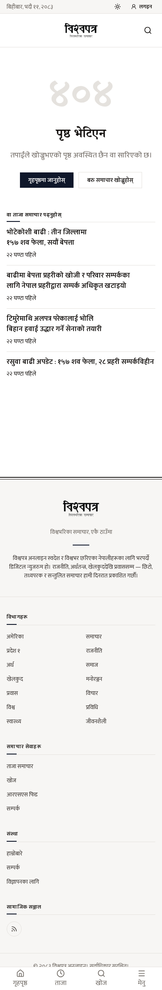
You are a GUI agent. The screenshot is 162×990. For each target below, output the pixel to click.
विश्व (11, 707)
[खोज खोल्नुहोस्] (147, 30)
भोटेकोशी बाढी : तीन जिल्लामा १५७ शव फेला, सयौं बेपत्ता (47, 237)
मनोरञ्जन (94, 679)
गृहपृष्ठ (20, 983)
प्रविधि (92, 707)
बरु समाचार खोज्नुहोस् (110, 180)
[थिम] (117, 6)
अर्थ (10, 665)
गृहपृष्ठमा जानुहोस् (46, 180)
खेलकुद (15, 679)
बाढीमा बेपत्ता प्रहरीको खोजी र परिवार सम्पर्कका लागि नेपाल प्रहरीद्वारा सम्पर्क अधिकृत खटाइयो (68, 281)
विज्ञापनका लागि (23, 882)
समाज (92, 665)
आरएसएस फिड (22, 794)
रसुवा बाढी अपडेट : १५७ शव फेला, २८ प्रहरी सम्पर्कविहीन (80, 362)
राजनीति (94, 651)
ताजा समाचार (20, 766)
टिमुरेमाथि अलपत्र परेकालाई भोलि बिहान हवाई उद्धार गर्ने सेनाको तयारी (54, 324)
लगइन (145, 6)
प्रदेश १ (13, 651)
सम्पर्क (13, 808)
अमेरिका (15, 636)
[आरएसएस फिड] (14, 928)
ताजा (60, 983)
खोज (11, 780)
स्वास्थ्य (14, 721)
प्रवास (12, 693)
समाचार (94, 636)
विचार (92, 693)
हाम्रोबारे (14, 853)
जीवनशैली (96, 721)
